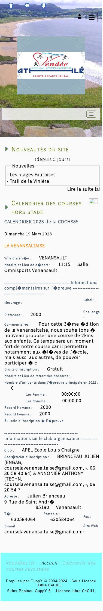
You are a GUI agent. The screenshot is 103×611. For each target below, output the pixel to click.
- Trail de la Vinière (28, 181)
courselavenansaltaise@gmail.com (43, 531)
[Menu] (92, 17)
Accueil (49, 563)
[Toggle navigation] (91, 114)
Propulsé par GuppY (25, 581)
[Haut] (11, 5)
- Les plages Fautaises (31, 174)
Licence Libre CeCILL (75, 591)
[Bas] (43, 5)
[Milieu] (27, 5)
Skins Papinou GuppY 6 (30, 591)
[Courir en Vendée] (51, 65)
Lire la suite (81, 189)
